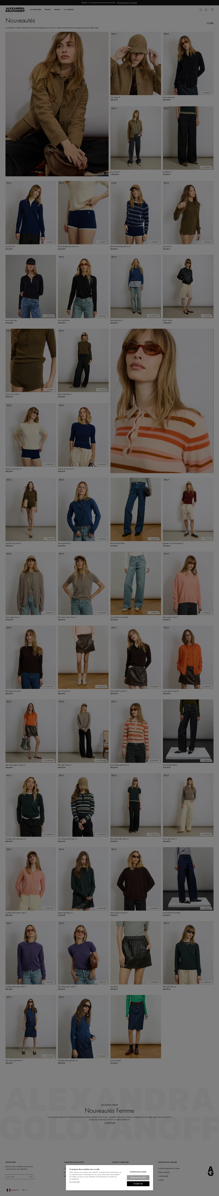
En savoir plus (75, 1182)
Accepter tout (138, 1184)
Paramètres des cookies (138, 1171)
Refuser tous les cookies (138, 1177)
